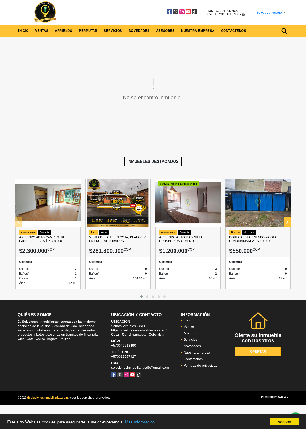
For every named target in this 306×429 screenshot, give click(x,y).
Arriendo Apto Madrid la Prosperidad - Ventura (180, 239)
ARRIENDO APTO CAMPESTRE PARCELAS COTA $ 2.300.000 (42, 239)
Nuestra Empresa (197, 31)
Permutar (88, 31)
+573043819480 (226, 14)
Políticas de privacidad (201, 365)
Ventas (41, 31)
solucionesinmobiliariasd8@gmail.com (140, 367)
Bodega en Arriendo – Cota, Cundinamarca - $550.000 (253, 239)
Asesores (165, 31)
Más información (140, 422)
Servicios (113, 31)
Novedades (139, 31)
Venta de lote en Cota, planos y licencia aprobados (117, 239)
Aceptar (284, 421)
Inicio (23, 31)
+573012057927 (226, 11)
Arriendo (63, 31)
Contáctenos (233, 31)
